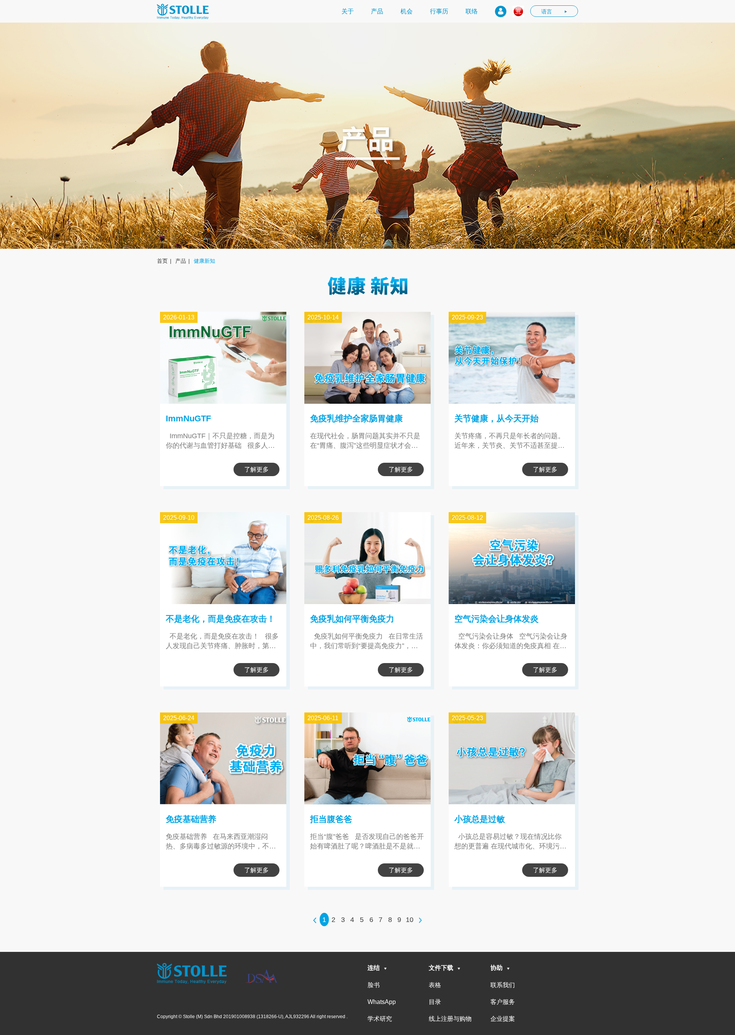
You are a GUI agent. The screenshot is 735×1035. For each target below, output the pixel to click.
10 (409, 920)
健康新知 (204, 261)
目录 (435, 1002)
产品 (377, 11)
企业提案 (502, 1018)
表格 (435, 985)
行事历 (439, 11)
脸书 (374, 985)
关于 (347, 11)
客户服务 (502, 1002)
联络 (472, 11)
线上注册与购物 (450, 1018)
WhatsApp (382, 1002)
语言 (546, 11)
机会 (406, 11)
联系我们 (502, 985)
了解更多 (256, 469)
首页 (162, 261)
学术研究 (380, 1018)
